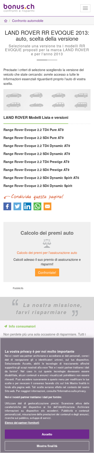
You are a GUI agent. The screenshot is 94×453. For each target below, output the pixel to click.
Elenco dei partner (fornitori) (22, 422)
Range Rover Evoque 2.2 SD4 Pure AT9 (33, 137)
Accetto (47, 434)
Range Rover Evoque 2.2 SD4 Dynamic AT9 (36, 153)
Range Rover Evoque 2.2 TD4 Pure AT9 (33, 129)
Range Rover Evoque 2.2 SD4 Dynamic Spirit (37, 185)
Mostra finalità (47, 446)
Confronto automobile (27, 20)
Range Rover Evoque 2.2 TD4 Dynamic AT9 (36, 145)
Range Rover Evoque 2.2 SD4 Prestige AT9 (36, 169)
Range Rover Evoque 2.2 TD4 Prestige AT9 (36, 161)
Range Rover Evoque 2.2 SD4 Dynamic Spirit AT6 (41, 177)
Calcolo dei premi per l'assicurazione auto (47, 252)
